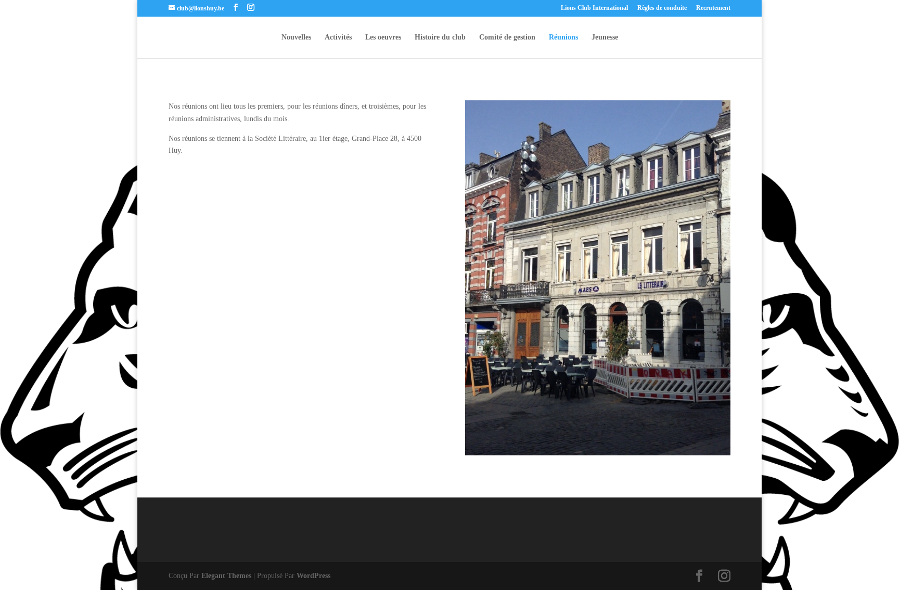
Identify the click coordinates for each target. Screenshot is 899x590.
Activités (338, 37)
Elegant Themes (226, 576)
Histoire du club (440, 37)
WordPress (313, 576)
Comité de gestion (507, 37)
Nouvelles (296, 37)
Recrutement (713, 8)
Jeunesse (605, 37)
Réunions (563, 37)
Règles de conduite (662, 8)
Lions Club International (594, 8)
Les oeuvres (383, 37)
